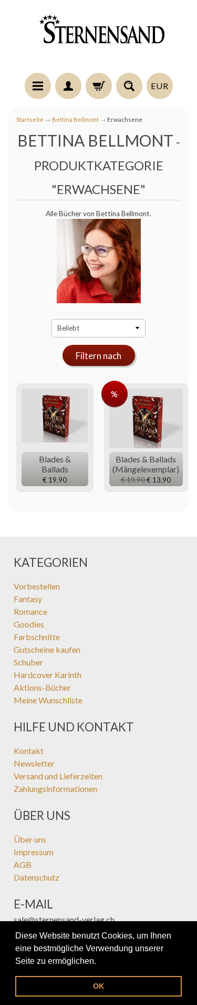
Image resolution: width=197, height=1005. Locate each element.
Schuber (28, 662)
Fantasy (28, 599)
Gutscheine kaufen (47, 649)
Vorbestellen (37, 586)
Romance (30, 611)
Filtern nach (98, 355)
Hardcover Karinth (47, 675)
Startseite (30, 119)
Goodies (29, 624)
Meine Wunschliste (48, 700)
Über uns (30, 839)
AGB (23, 864)
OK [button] (98, 986)
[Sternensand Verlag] (98, 37)
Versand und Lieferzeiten (58, 776)
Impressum (34, 852)
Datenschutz (36, 877)
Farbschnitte (37, 637)
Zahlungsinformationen (55, 789)
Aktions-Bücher (42, 687)
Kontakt (29, 751)
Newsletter (34, 763)
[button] (99, 961)
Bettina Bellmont (75, 119)
